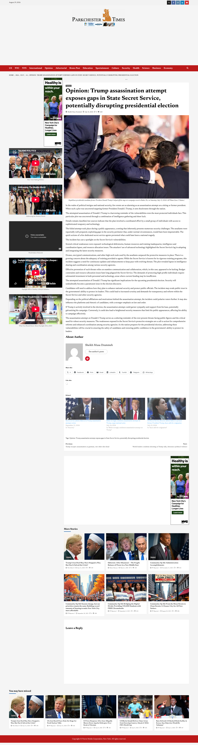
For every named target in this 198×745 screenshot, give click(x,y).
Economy (168, 68)
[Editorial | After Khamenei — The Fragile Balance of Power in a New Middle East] (126, 546)
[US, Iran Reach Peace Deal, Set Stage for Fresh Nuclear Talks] (62, 706)
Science (146, 68)
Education (88, 68)
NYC (17, 68)
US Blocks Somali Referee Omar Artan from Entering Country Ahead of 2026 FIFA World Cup (134, 723)
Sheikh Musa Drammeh (75, 112)
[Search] (187, 68)
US (10, 68)
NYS (24, 68)
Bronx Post (74, 68)
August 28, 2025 (166, 611)
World (49, 715)
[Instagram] (178, 3)
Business (156, 68)
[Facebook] (173, 3)
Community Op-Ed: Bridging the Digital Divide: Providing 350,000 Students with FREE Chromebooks (124, 606)
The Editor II (70, 567)
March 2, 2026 (124, 567)
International (35, 68)
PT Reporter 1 (155, 567)
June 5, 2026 (171, 727)
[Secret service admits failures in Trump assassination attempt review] (85, 409)
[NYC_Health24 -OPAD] (180, 490)
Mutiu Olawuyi (114, 567)
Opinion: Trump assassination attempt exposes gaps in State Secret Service (94, 438)
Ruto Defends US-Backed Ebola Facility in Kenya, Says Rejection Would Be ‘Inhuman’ (171, 723)
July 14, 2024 (89, 112)
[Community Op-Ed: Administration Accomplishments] (168, 546)
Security (126, 68)
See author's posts (96, 352)
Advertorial (61, 68)
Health (136, 68)
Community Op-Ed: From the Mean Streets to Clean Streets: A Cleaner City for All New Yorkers (168, 606)
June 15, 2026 (81, 567)
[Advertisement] (99, 48)
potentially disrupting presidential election (134, 438)
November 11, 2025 (167, 567)
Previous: (87, 445)
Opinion (49, 68)
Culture (115, 68)
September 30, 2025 (83, 613)
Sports (122, 715)
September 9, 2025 (125, 611)
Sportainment (102, 68)
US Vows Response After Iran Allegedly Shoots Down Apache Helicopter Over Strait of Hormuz (97, 723)
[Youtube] (187, 3)
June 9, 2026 (98, 727)
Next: (160, 445)
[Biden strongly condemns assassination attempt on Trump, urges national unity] (125, 409)
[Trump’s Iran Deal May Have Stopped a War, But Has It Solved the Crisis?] (84, 546)
